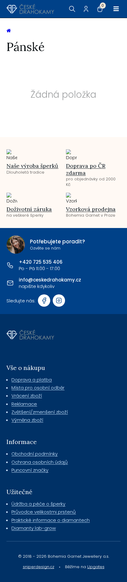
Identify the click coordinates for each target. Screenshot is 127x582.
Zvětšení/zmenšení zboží (39, 412)
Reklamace (24, 404)
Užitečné (19, 492)
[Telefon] (10, 265)
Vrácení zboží (26, 395)
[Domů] (30, 9)
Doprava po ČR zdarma (85, 169)
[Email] (10, 283)
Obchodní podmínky (34, 453)
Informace (21, 442)
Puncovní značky (29, 470)
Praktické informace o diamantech (50, 520)
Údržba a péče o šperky (38, 504)
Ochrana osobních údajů (39, 462)
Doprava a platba (31, 379)
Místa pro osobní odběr (37, 387)
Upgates (95, 567)
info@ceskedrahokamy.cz (50, 280)
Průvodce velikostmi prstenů (43, 512)
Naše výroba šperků (32, 165)
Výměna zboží (27, 420)
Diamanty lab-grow (33, 528)
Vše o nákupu (25, 368)
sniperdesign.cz (38, 567)
